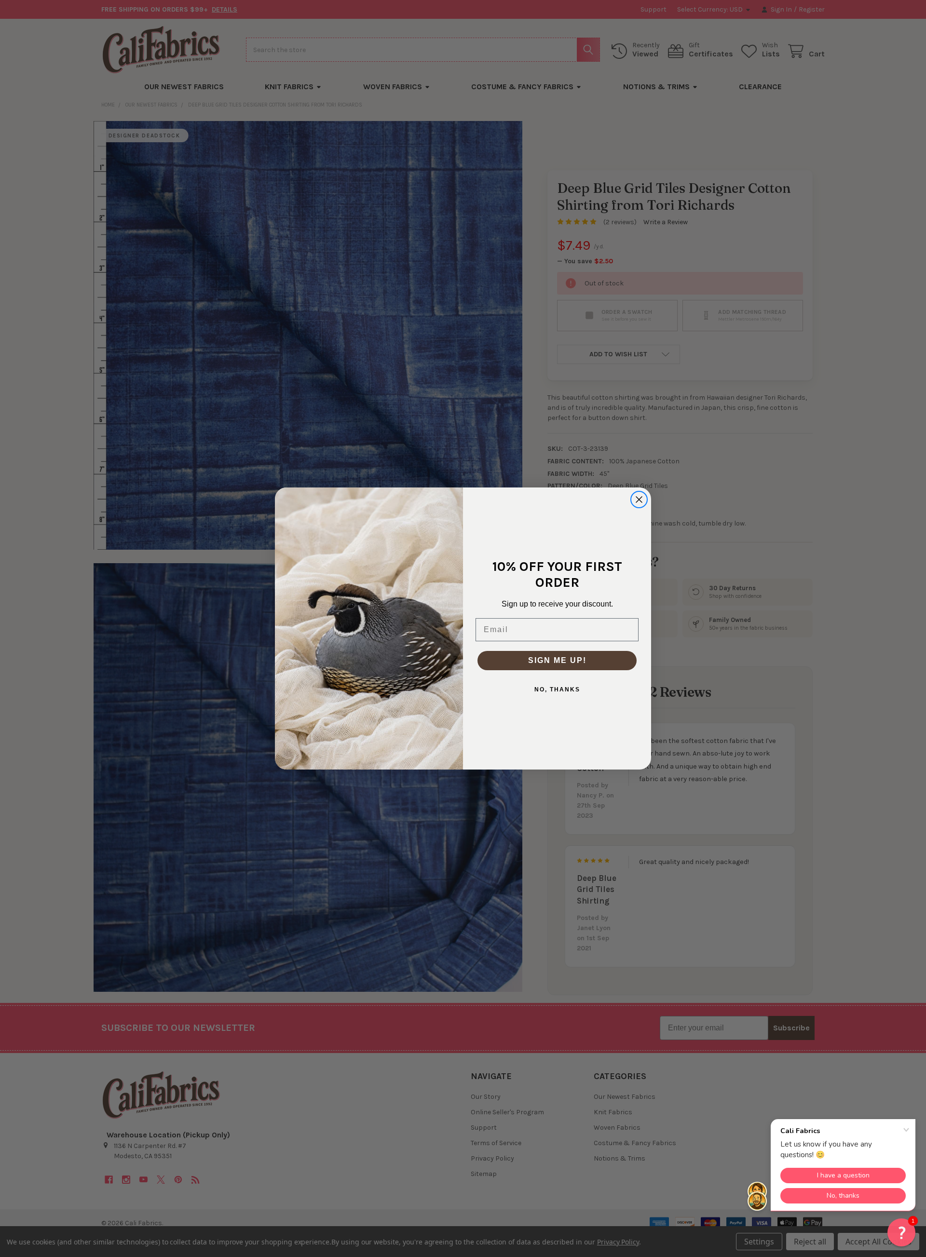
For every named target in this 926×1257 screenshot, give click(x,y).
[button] (901, 1232)
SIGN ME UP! (557, 660)
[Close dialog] (639, 499)
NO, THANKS (557, 689)
